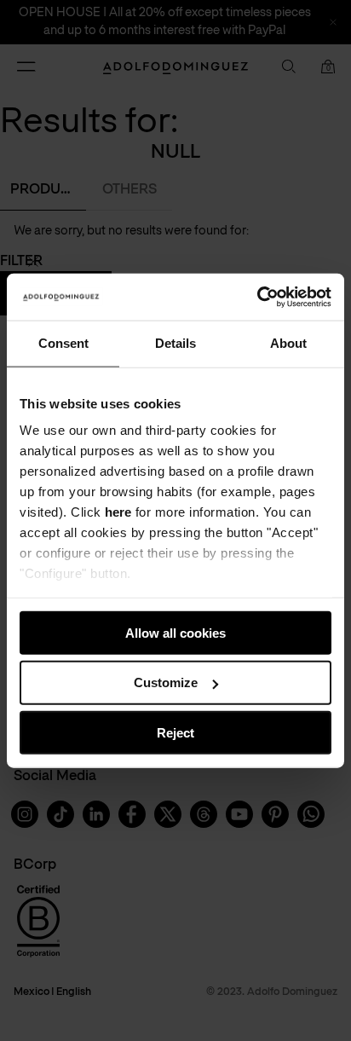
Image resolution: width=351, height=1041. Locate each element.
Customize (166, 682)
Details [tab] (175, 343)
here (118, 512)
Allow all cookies (175, 632)
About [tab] (288, 343)
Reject (175, 733)
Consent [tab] (63, 343)
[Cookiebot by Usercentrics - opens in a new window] (256, 297)
